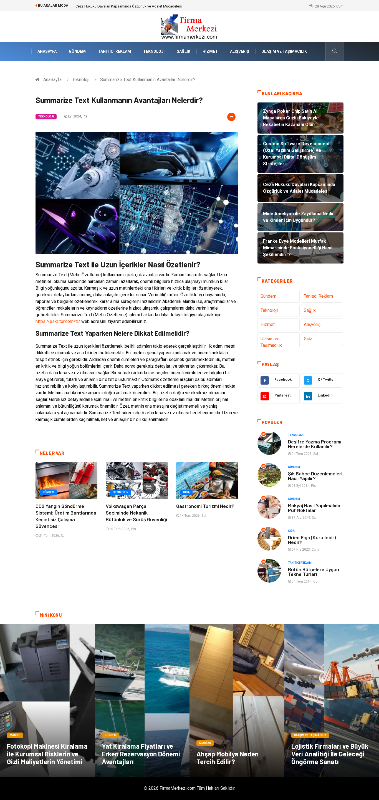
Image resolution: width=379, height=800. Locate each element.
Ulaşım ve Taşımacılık (284, 51)
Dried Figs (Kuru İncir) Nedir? (312, 539)
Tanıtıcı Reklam (114, 51)
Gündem (77, 51)
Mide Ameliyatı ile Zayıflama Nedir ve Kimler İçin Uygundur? (122, 6)
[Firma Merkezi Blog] (189, 26)
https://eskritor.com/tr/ (58, 321)
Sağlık (183, 51)
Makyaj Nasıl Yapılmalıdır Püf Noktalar (314, 507)
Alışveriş (239, 51)
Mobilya (205, 742)
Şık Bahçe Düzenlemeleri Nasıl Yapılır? (315, 475)
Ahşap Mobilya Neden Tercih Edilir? (227, 758)
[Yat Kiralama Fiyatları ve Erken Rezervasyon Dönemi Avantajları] (142, 700)
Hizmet (210, 51)
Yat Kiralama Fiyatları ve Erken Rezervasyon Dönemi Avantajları (141, 754)
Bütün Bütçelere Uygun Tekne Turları (313, 571)
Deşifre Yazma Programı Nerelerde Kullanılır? (314, 443)
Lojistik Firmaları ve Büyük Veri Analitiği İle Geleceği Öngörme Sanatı (329, 754)
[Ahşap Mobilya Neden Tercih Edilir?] (237, 700)
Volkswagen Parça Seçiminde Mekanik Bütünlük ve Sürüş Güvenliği (136, 512)
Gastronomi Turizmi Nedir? (205, 506)
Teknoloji (154, 51)
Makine (15, 735)
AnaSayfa (47, 51)
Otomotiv (120, 492)
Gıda (186, 492)
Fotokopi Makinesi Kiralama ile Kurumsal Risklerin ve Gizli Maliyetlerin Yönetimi (47, 754)
